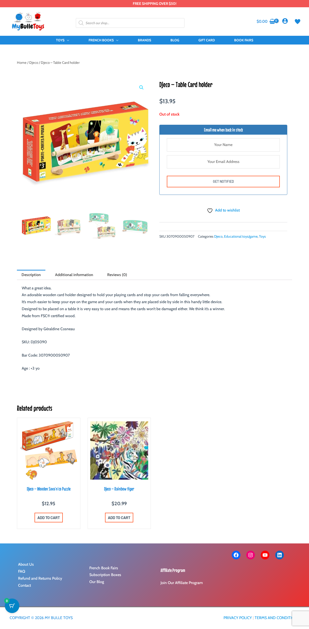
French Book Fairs (103, 568)
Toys (262, 236)
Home (22, 62)
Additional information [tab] (74, 274)
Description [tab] (31, 274)
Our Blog (96, 581)
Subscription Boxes (105, 574)
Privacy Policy (238, 617)
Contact (24, 585)
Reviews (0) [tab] (117, 274)
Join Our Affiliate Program (182, 582)
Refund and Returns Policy (40, 578)
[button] (66, 40)
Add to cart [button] (48, 517)
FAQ (21, 571)
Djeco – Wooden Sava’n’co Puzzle (48, 488)
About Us (26, 564)
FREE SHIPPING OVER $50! (154, 3)
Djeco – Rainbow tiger (119, 488)
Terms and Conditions (277, 617)
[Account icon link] (285, 21)
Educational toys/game (241, 236)
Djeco (33, 62)
